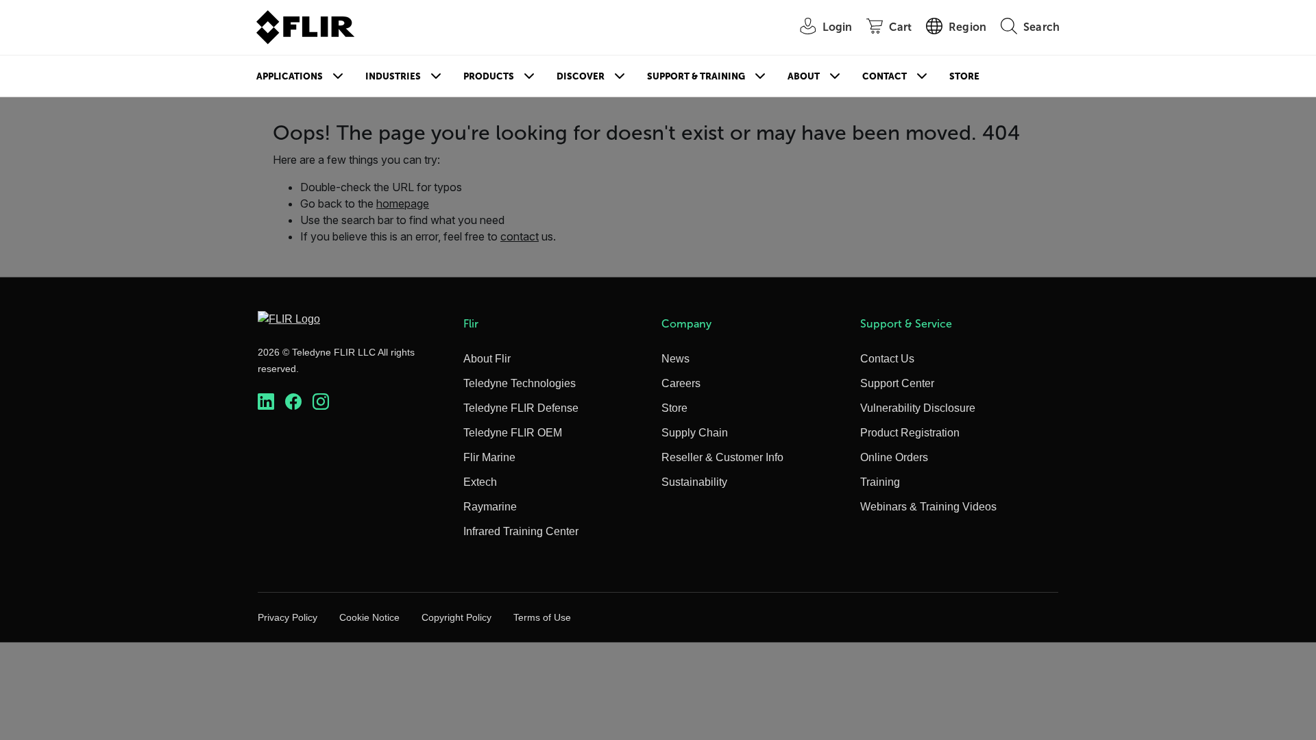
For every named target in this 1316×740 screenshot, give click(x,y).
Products (488, 76)
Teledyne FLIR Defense (520, 408)
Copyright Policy (456, 617)
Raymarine (490, 507)
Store (964, 76)
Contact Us (887, 359)
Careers (680, 383)
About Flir (487, 359)
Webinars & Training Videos (928, 507)
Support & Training (696, 76)
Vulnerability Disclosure (917, 408)
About (804, 76)
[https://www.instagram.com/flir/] (321, 401)
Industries (393, 76)
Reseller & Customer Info (722, 457)
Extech (480, 482)
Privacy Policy (287, 617)
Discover (581, 76)
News (675, 359)
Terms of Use (542, 617)
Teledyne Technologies (519, 383)
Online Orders (894, 457)
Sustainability (694, 482)
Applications (289, 76)
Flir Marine (489, 457)
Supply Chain (694, 433)
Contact (884, 76)
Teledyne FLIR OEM (512, 433)
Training (880, 482)
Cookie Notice (369, 617)
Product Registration (910, 433)
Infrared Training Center (520, 531)
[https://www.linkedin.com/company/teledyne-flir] (266, 401)
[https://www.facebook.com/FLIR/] (293, 401)
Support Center (897, 383)
